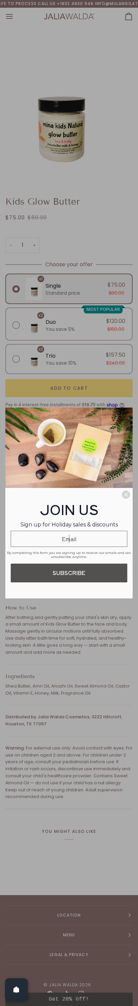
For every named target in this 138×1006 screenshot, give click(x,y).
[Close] (126, 495)
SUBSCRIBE (69, 573)
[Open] (16, 989)
